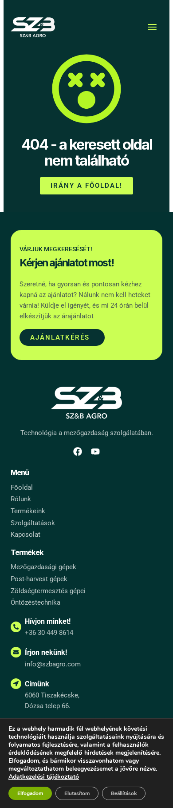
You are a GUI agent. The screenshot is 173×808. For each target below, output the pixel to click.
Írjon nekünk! (46, 652)
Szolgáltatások (33, 523)
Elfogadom (30, 793)
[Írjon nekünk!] (16, 652)
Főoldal (22, 487)
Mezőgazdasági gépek (43, 567)
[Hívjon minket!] (16, 627)
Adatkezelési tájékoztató (43, 776)
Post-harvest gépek (39, 579)
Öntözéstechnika (35, 602)
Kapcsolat (25, 535)
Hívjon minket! (48, 621)
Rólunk (21, 499)
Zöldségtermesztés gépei (48, 591)
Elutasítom (77, 793)
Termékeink (28, 511)
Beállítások (124, 793)
